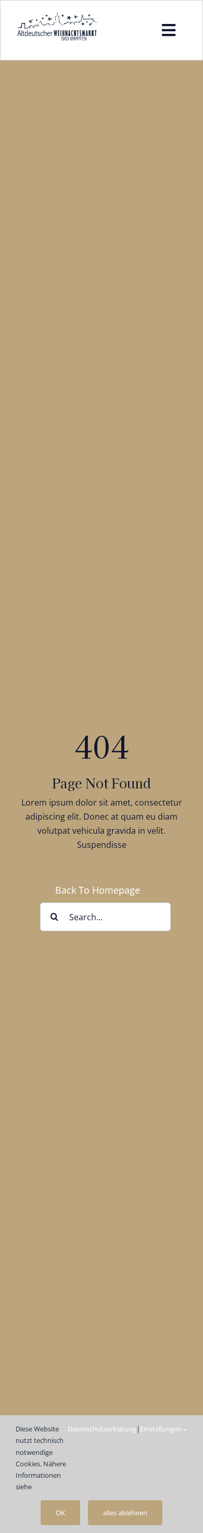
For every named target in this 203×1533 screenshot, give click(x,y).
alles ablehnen (125, 1512)
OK (60, 1512)
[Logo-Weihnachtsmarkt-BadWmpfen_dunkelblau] (57, 15)
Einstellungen (161, 1428)
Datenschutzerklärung (102, 1428)
